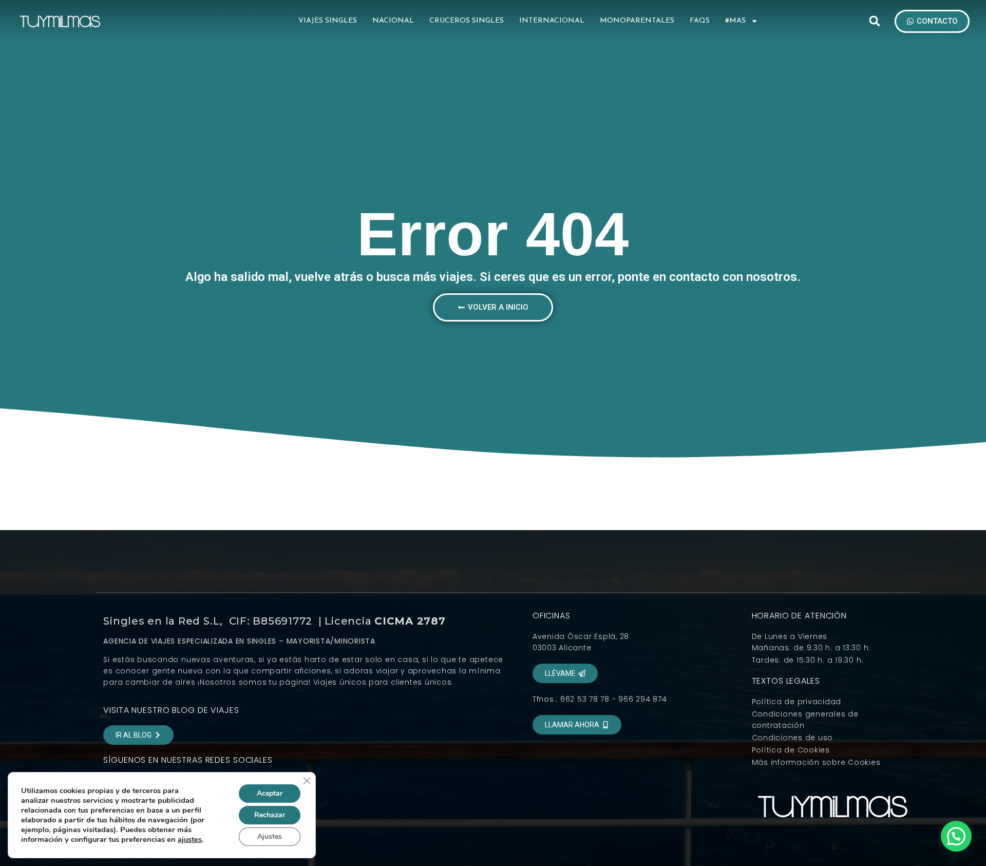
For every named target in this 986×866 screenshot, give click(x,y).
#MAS (735, 21)
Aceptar (269, 793)
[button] (874, 21)
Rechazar (269, 815)
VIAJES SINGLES (327, 21)
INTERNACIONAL (551, 21)
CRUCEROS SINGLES (466, 21)
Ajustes (269, 836)
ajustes (190, 839)
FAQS (700, 21)
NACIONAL (393, 21)
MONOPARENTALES (637, 21)
